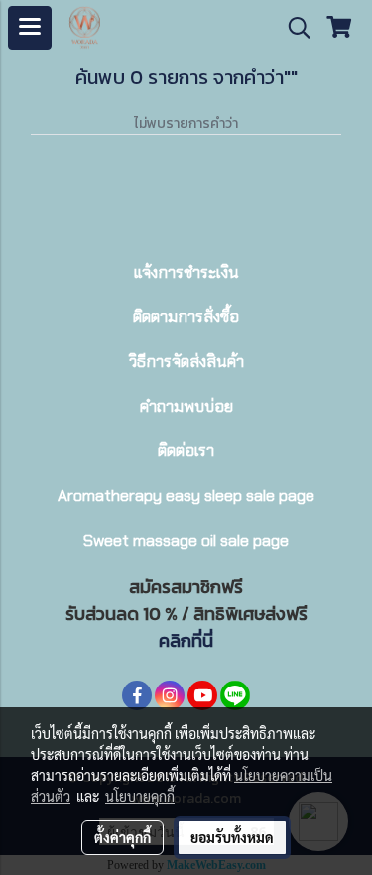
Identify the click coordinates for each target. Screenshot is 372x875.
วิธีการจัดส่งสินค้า (186, 361)
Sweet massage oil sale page (186, 540)
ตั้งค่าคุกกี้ (122, 837)
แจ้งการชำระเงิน (186, 272)
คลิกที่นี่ (186, 640)
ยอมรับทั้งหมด (232, 837)
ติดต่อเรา (186, 450)
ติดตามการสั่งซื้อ (186, 317)
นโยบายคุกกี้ (140, 796)
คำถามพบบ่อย (186, 406)
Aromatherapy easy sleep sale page (186, 495)
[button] (292, 28)
